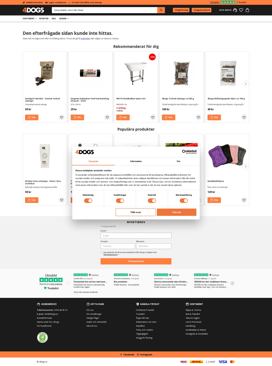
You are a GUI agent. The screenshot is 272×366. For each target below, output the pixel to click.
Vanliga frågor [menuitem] (92, 318)
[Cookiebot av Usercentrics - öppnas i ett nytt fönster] (184, 152)
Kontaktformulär (44, 318)
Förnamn (104, 241)
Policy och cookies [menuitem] (144, 329)
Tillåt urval (135, 212)
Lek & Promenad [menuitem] (193, 322)
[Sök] (161, 10)
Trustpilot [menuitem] (140, 314)
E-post (104, 231)
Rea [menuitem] (54, 18)
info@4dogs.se (51, 314)
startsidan (85, 38)
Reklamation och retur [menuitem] (146, 322)
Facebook (129, 354)
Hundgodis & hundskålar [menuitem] (197, 333)
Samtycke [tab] (93, 161)
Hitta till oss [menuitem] (91, 325)
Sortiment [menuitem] (29, 18)
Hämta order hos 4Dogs (48, 322)
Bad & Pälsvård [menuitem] (193, 314)
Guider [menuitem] (63, 18)
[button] (241, 10)
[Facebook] (121, 354)
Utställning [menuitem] (190, 325)
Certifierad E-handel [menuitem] (145, 310)
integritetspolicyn (110, 254)
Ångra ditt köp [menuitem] (142, 318)
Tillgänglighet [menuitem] (142, 333)
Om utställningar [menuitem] (94, 314)
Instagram (146, 354)
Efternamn (140, 241)
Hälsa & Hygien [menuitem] (193, 318)
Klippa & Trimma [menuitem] (193, 310)
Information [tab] (136, 161)
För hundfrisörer (44, 325)
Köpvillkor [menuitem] (140, 325)
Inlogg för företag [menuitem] (144, 337)
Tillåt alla (176, 212)
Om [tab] (178, 161)
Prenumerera (136, 261)
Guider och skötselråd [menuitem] (96, 322)
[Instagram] (138, 354)
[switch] (120, 200)
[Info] (31, 200)
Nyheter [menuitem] (43, 18)
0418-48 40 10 (60, 310)
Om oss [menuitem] (90, 310)
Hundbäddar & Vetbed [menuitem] (196, 329)
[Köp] (31, 117)
